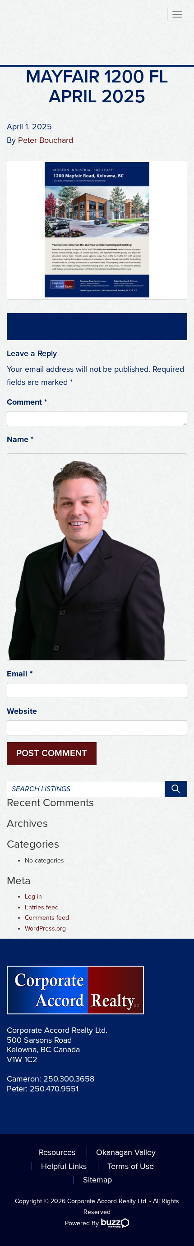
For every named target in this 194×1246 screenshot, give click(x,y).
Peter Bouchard (45, 140)
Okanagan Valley (126, 1152)
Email (19, 674)
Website (22, 711)
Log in (33, 896)
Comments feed (47, 918)
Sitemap (97, 1180)
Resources (57, 1152)
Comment (27, 402)
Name (20, 439)
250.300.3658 (68, 1079)
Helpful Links (64, 1166)
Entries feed (42, 907)
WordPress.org (45, 928)
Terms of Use (130, 1166)
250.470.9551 (54, 1089)
